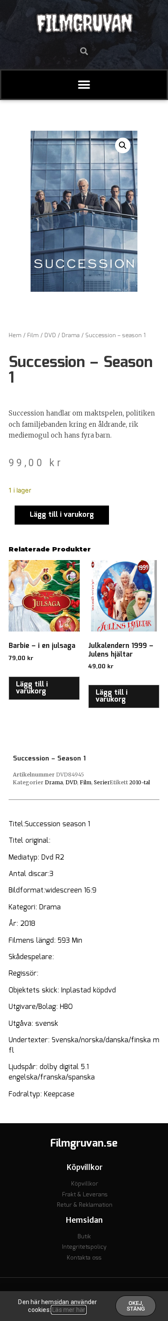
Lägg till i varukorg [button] (32, 688)
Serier (102, 782)
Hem (15, 335)
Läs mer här (68, 1309)
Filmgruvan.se (84, 1143)
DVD (50, 335)
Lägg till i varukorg (62, 514)
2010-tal (139, 782)
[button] (84, 51)
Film (33, 335)
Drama (71, 335)
